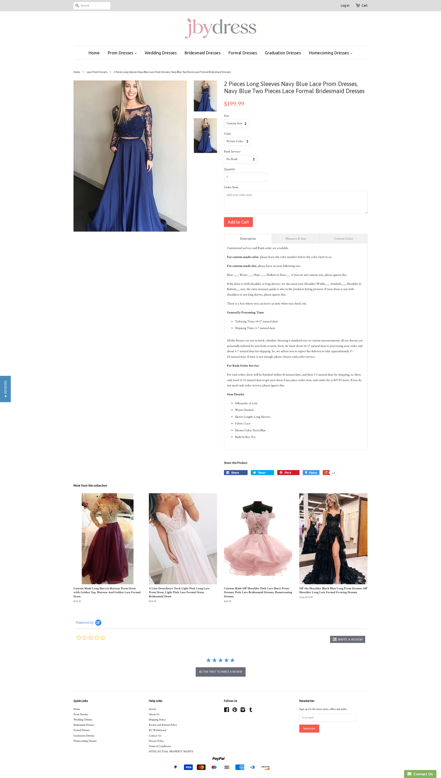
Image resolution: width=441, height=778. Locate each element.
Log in (345, 5)
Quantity (229, 169)
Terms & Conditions (160, 746)
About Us (154, 714)
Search (152, 709)
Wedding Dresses (161, 52)
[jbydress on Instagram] (242, 711)
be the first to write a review (220, 672)
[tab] (248, 238)
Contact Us (155, 735)
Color (227, 134)
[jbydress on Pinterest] (234, 711)
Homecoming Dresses (329, 52)
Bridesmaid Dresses (202, 52)
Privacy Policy (156, 741)
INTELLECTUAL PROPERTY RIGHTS (171, 751)
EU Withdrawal (157, 730)
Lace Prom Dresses (97, 72)
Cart (365, 5)
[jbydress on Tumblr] (250, 711)
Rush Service (232, 152)
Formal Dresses (242, 52)
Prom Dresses (120, 52)
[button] (347, 639)
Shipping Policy (157, 719)
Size (226, 116)
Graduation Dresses (283, 52)
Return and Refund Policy (163, 725)
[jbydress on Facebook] (226, 711)
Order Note (231, 187)
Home (94, 52)
